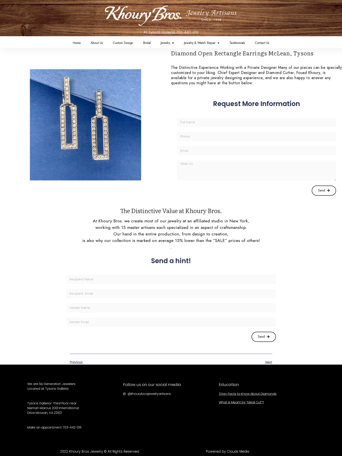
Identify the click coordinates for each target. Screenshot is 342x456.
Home (77, 43)
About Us (97, 43)
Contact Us (262, 43)
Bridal (147, 43)
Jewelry (165, 43)
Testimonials (237, 43)
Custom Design (123, 43)
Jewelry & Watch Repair (200, 43)
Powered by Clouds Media (227, 451)
